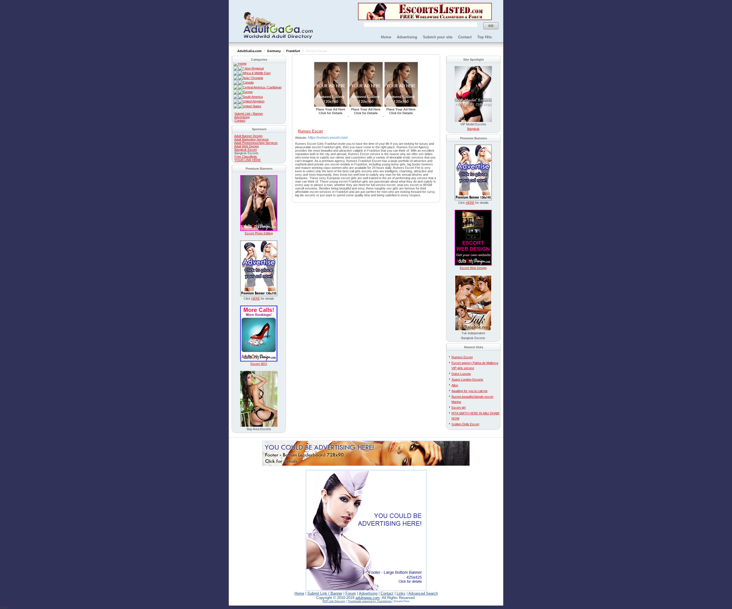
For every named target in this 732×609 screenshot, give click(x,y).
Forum (350, 593)
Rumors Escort (462, 357)
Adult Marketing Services (251, 139)
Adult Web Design (246, 146)
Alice (454, 385)
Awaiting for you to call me (469, 391)
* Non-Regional (253, 68)
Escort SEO (258, 363)
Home (386, 37)
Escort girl (458, 407)
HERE (255, 298)
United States (252, 106)
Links (401, 593)
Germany (274, 51)
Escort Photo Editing (259, 233)
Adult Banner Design (248, 136)
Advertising (407, 37)
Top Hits (484, 37)
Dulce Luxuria (461, 373)
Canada (248, 82)
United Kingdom (253, 101)
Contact (465, 37)
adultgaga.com (367, 598)
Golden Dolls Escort (465, 424)
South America (253, 96)
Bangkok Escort (245, 149)
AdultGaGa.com (249, 51)
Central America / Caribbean (262, 87)
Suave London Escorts (467, 379)
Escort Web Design (473, 268)
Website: (301, 137)
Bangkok (473, 128)
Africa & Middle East (256, 73)
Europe (248, 92)
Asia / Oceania (253, 78)
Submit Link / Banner (248, 113)
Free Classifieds (245, 156)
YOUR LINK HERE (247, 160)
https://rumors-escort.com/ (328, 138)
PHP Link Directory (334, 601)
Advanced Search (423, 593)
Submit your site (437, 37)
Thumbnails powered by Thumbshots (370, 601)
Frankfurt (293, 51)
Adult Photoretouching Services (256, 143)
